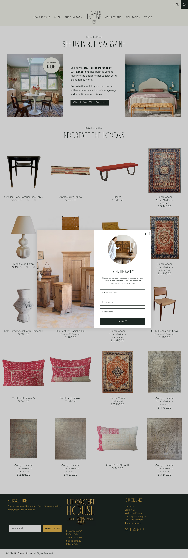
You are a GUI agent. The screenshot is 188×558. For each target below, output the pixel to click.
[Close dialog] (147, 234)
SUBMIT (122, 321)
